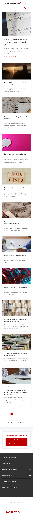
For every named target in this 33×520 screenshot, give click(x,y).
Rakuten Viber (20, 502)
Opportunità (6, 463)
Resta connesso (7, 475)
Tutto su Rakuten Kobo (9, 457)
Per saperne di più (10, 56)
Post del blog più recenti (10, 469)
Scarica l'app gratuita (9, 481)
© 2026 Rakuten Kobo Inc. (10, 488)
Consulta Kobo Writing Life (16, 443)
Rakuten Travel (19, 504)
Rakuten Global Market (8, 504)
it (28, 7)
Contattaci (16, 439)
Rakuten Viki (12, 502)
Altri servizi (27, 504)
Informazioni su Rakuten (16, 506)
